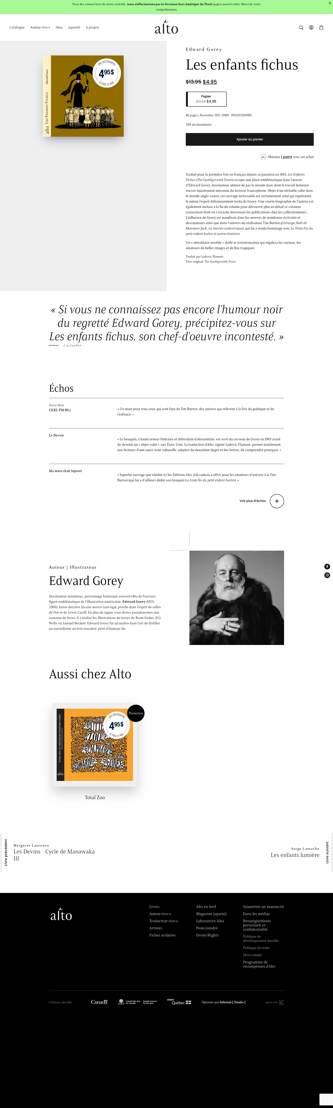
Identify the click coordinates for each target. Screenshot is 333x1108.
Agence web (271, 1002)
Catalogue (17, 27)
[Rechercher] (301, 27)
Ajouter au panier (249, 139)
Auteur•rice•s (40, 27)
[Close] (330, 3)
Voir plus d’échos (253, 501)
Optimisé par (224, 1002)
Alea (59, 27)
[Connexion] (311, 27)
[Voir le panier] (321, 27)
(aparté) (74, 27)
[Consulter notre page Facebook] (327, 566)
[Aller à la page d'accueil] (166, 36)
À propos (92, 27)
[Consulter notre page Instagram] (327, 575)
